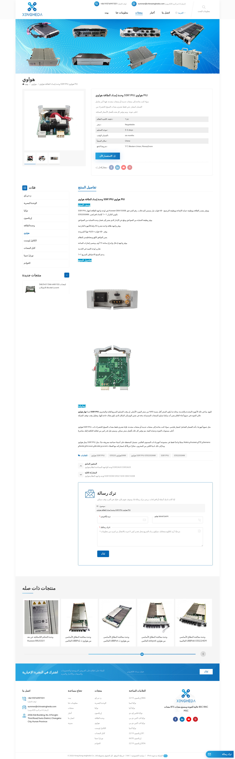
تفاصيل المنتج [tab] (87, 187)
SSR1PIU (165, 455)
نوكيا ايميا (132, 703)
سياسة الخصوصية (137, 756)
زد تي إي (27, 195)
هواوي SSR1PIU (98, 455)
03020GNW (179, 455)
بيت (107, 12)
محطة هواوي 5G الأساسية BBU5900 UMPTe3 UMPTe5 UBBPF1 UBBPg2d (78, 639)
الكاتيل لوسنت (30, 240)
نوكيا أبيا (132, 708)
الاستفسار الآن (106, 156)
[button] (66, 275)
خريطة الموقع (119, 756)
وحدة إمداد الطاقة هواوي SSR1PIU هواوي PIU (114, 510)
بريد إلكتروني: (105, 516)
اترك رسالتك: (104, 527)
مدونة (70, 723)
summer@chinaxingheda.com (151, 4)
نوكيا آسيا (132, 728)
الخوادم (27, 263)
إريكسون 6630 (135, 738)
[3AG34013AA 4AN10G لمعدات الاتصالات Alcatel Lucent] (30, 289)
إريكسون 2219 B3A (137, 743)
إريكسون (28, 218)
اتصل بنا (166, 12)
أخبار (152, 12)
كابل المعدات (29, 248)
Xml (127, 756)
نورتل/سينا (28, 255)
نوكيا (26, 210)
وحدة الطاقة (29, 225)
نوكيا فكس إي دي (136, 713)
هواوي (34, 84)
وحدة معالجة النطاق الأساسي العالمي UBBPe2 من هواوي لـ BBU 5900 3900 (154, 639)
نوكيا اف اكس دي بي (137, 718)
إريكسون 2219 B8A (137, 698)
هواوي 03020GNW (118, 455)
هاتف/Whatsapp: (161, 516)
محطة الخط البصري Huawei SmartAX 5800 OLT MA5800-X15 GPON (40, 639)
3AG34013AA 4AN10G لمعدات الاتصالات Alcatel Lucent (52, 286)
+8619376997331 (109, 4)
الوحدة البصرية (30, 203)
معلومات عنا (122, 12)
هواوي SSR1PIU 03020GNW (143, 455)
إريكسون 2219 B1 (136, 733)
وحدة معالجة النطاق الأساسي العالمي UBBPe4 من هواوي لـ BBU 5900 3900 (193, 639)
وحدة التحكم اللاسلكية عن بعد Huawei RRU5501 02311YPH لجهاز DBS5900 (116, 639)
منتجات (139, 12)
